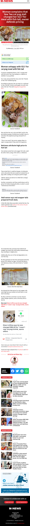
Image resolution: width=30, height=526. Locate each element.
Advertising (15, 512)
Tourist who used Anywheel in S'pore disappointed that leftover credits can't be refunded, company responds (20, 385)
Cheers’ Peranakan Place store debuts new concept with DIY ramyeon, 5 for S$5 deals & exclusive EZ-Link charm (20, 447)
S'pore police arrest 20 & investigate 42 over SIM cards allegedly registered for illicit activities (20, 394)
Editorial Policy (15, 514)
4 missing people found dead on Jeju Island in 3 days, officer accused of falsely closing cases (21, 403)
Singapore (10, 42)
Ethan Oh (10, 48)
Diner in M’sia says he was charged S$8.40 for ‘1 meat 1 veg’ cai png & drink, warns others (15, 304)
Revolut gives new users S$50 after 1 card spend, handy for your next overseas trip (19, 437)
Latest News (4, 42)
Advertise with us (22, 502)
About (15, 513)
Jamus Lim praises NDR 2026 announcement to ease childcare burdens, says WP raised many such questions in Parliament (20, 422)
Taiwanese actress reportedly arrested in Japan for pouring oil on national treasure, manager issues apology (21, 413)
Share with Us (9, 502)
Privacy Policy (15, 517)
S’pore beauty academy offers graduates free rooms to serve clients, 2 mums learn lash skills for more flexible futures (20, 466)
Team (15, 518)
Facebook (20, 349)
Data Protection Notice (16, 516)
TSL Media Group (20, 523)
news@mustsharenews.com (15, 346)
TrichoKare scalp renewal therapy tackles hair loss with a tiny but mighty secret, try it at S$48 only (20, 456)
